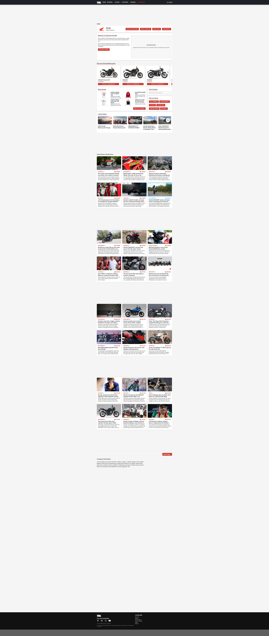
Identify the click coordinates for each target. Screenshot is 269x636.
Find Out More (104, 49)
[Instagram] (102, 621)
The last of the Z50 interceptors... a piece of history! (133, 274)
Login (136, 622)
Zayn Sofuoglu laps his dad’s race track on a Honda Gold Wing (160, 395)
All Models (154, 101)
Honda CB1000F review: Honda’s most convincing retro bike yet (159, 200)
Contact (136, 618)
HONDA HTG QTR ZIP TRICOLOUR (140, 100)
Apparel (164, 108)
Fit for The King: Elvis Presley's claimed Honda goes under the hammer (159, 322)
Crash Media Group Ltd (103, 623)
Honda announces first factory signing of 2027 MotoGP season (108, 395)
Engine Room (154, 108)
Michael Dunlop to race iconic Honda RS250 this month (158, 248)
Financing (161, 105)
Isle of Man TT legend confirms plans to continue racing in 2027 (108, 274)
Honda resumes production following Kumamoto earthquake (159, 174)
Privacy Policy (138, 619)
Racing (117, 2)
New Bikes (126, 171)
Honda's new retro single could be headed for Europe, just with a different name (109, 322)
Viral (150, 393)
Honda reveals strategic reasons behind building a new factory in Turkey (133, 422)
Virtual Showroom (108, 84)
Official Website (110, 30)
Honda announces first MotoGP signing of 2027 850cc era (133, 395)
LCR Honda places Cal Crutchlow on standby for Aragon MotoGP (108, 200)
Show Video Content (151, 45)
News (104, 2)
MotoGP (100, 198)
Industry (152, 171)
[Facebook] (98, 621)
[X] (106, 621)
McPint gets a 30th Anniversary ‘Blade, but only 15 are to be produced (133, 174)
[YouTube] (110, 621)
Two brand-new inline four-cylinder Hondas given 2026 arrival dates (107, 422)
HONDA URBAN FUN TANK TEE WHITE (115, 101)
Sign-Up (137, 623)
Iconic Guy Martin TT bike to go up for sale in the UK (160, 348)
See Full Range (139, 108)
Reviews (109, 2)
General (101, 171)
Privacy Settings (138, 620)
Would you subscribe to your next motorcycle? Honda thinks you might (109, 248)
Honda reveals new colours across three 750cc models (132, 321)
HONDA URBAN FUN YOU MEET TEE (115, 94)
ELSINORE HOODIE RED (140, 93)
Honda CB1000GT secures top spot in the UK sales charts (133, 248)
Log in (170, 2)
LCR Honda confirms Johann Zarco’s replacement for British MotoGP (159, 422)
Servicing (156, 29)
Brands (133, 2)
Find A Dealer (145, 29)
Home (98, 24)
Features (125, 2)
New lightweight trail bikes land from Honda (108, 348)
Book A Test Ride (132, 29)
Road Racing (153, 245)
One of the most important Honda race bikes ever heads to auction (108, 174)
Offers (152, 105)
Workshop (141, 2)
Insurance (166, 29)
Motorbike (152, 198)
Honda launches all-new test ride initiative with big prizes (133, 348)
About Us (137, 616)
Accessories (164, 101)
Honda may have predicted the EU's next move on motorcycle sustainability (158, 274)
